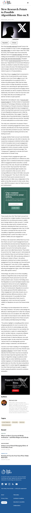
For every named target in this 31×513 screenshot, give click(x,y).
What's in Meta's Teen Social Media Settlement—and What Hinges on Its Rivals (14, 436)
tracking (14, 74)
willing (18, 78)
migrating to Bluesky (6, 350)
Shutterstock (15, 39)
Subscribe (15, 208)
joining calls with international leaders (11, 58)
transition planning (17, 54)
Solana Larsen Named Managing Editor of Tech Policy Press (14, 446)
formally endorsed (12, 46)
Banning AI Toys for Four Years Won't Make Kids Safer (15, 456)
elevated (22, 365)
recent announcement (15, 60)
